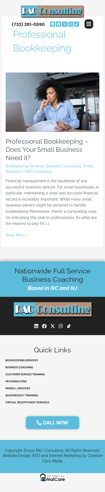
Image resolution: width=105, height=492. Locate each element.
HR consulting (16, 381)
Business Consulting (63, 166)
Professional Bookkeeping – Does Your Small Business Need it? (47, 150)
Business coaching (19, 367)
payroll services (17, 388)
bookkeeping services (21, 360)
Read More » (17, 234)
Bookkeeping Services (25, 166)
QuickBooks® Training (21, 395)
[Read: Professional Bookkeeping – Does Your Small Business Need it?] (52, 102)
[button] (89, 24)
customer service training (25, 374)
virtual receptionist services (27, 402)
